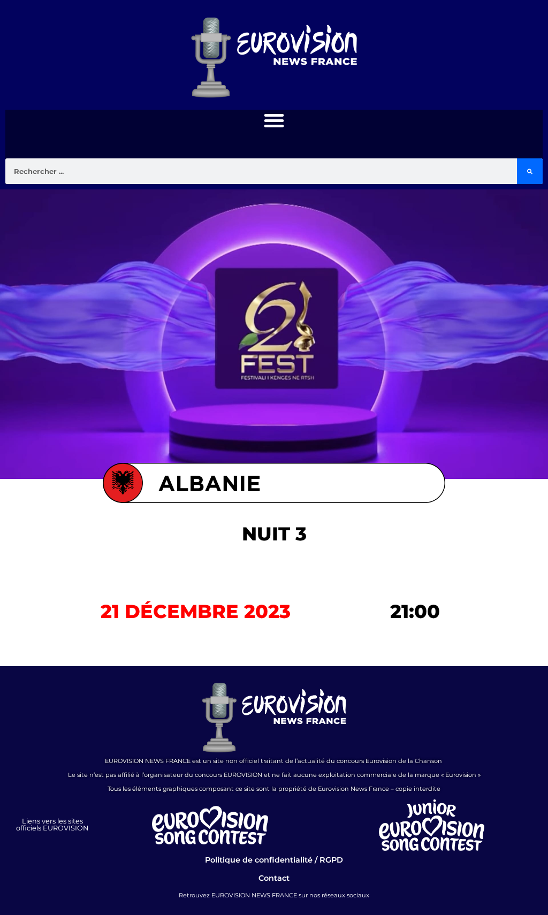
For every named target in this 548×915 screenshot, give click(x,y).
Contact (274, 878)
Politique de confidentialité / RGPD (274, 860)
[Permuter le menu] (274, 120)
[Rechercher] (530, 171)
